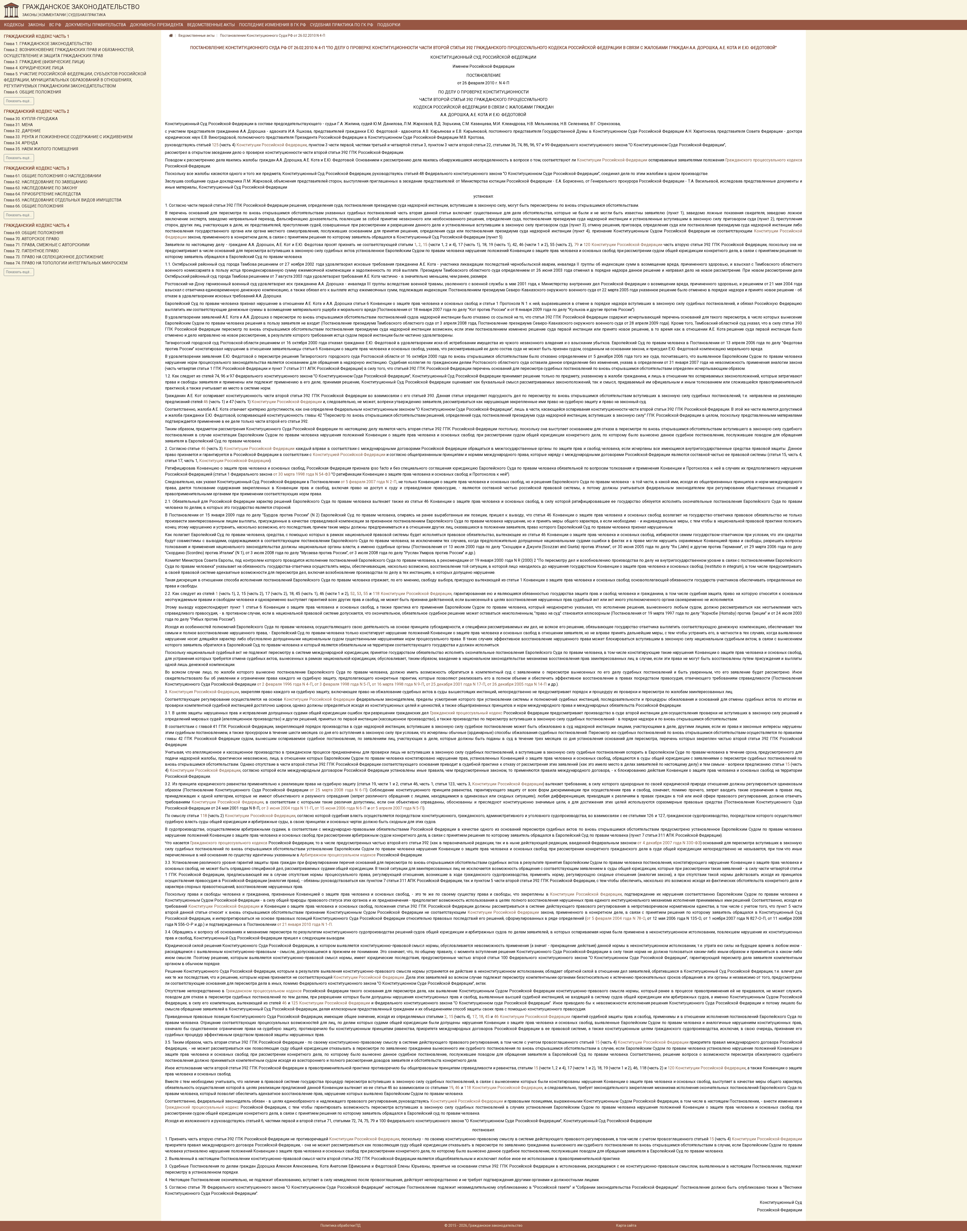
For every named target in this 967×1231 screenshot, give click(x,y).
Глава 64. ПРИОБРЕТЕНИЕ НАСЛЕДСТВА (42, 194)
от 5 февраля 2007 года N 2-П (369, 481)
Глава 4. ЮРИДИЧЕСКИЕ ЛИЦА (33, 67)
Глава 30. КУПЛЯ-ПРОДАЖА (31, 118)
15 (425, 244)
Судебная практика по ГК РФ (341, 24)
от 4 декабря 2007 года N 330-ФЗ (668, 842)
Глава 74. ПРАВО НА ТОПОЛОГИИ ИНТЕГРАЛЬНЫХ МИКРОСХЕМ (65, 263)
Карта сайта (626, 1225)
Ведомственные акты (211, 24)
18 (481, 1016)
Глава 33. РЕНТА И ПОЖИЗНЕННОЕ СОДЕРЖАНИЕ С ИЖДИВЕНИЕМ (68, 136)
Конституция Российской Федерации (204, 691)
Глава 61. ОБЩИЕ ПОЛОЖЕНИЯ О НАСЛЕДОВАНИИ (52, 175)
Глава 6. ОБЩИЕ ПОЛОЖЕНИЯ (32, 92)
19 (451, 1087)
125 (215, 145)
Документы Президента (156, 24)
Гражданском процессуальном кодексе (264, 991)
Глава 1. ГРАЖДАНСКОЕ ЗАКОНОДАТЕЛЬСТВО (48, 43)
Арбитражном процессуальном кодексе (338, 855)
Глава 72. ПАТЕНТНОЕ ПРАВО (31, 251)
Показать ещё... (19, 101)
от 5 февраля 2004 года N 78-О (615, 918)
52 (352, 593)
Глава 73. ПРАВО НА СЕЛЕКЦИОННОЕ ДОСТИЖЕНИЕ (53, 257)
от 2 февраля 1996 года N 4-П (285, 684)
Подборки (388, 24)
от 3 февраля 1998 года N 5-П (342, 684)
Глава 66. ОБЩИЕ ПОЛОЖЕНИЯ (33, 206)
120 (586, 244)
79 (576, 244)
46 (205, 401)
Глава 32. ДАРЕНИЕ (22, 130)
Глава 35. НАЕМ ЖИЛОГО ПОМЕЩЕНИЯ (41, 149)
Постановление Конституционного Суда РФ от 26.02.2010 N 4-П (272, 35)
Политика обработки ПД (341, 1225)
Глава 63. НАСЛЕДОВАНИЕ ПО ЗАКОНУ (40, 188)
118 (376, 593)
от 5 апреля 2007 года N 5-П (397, 808)
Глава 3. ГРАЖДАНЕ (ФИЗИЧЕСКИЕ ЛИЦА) (44, 61)
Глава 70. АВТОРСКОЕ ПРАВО (31, 238)
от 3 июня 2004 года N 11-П (287, 808)
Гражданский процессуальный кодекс (466, 713)
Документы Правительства (95, 24)
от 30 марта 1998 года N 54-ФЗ (301, 474)
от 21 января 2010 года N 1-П (304, 924)
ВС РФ (55, 24)
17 (474, 1016)
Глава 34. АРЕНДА (21, 142)
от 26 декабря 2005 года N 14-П (517, 684)
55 (365, 593)
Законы (36, 24)
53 (359, 593)
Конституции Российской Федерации (271, 145)
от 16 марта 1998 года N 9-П (398, 684)
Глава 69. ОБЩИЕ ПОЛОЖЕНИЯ (33, 232)
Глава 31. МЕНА (18, 124)
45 (487, 1016)
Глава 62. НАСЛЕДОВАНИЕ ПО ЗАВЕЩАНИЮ (45, 182)
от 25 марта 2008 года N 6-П (338, 790)
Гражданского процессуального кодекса (763, 160)
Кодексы (14, 24)
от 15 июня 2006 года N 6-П (340, 808)
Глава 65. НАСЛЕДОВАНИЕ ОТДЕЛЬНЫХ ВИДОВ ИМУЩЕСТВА (62, 200)
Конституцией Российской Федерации (349, 454)
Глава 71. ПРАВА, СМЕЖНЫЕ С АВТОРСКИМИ (47, 244)
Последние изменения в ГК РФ (272, 24)
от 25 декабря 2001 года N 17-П (456, 684)
